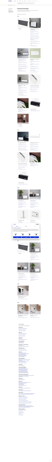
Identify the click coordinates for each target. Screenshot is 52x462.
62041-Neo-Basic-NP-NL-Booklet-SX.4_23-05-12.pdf (34, 64)
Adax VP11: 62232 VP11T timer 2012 (22, 385)
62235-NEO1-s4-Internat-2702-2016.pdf (34, 68)
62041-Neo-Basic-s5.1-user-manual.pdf (22, 90)
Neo (17, 14)
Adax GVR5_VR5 (20, 413)
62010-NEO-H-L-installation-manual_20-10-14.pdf (34, 43)
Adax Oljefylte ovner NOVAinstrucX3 (23, 350)
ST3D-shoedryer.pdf (20, 126)
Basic (21, 14)
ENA (23, 14)
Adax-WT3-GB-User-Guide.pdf (33, 89)
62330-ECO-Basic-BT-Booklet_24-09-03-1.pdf (34, 259)
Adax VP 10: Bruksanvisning (22, 379)
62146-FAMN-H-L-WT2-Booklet (22, 329)
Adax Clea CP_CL (20, 338)
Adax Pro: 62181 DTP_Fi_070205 (22, 354)
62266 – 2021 (33, 393)
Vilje (25, 14)
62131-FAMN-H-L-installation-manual (23, 328)
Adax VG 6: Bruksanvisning (22, 365)
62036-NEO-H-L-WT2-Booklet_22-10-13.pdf (35, 41)
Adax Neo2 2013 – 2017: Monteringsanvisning (24, 346)
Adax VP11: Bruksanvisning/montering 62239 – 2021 (24, 382)
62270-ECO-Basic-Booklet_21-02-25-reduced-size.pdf (22, 207)
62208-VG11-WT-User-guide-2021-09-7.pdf (22, 317)
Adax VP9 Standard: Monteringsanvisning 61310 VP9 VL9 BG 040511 (26, 375)
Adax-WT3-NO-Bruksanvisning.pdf (34, 91)
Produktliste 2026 (10, 12)
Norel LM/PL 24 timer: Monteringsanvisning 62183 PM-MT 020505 (26, 406)
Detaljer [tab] (26, 226)
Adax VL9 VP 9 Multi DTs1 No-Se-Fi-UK (23, 370)
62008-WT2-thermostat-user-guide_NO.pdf (22, 66)
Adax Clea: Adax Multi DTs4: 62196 (22, 339)
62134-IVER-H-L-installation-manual (23, 333)
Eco (22, 14)
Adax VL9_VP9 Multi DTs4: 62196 (22, 368)
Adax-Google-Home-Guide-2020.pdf (22, 64)
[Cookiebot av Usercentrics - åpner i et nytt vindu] (36, 224)
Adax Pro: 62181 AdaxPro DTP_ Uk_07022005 (24, 353)
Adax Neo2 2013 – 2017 (21, 345)
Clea (19, 14)
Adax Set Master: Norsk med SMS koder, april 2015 (24, 359)
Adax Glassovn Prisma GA (21, 412)
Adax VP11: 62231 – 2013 (21, 384)
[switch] (22, 234)
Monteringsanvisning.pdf (33, 70)
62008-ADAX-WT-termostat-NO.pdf (22, 144)
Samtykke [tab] (17, 226)
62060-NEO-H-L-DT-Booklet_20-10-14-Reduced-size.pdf (34, 39)
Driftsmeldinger (10, 8)
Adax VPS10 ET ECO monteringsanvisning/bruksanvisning (25, 393)
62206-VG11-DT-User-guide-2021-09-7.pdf (34, 317)
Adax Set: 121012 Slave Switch (22, 361)
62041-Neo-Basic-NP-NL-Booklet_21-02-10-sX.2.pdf (35, 61)
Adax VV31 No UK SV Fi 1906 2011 (22, 399)
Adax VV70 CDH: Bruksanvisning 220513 (23, 400)
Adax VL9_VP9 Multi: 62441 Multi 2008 (23, 371)
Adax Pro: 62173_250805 (21, 356)
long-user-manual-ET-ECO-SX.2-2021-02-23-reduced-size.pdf (22, 204)
